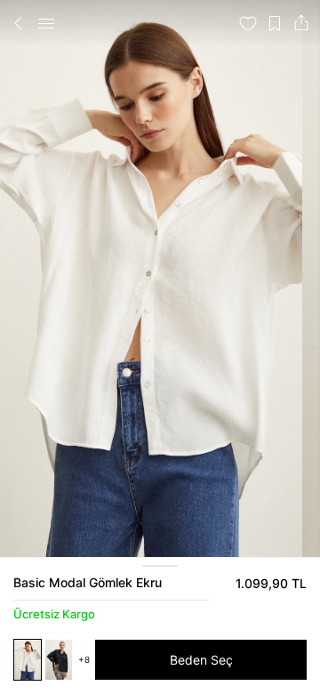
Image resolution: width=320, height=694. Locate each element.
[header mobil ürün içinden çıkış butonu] (18, 23)
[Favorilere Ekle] (248, 23)
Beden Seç (201, 659)
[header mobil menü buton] (46, 23)
